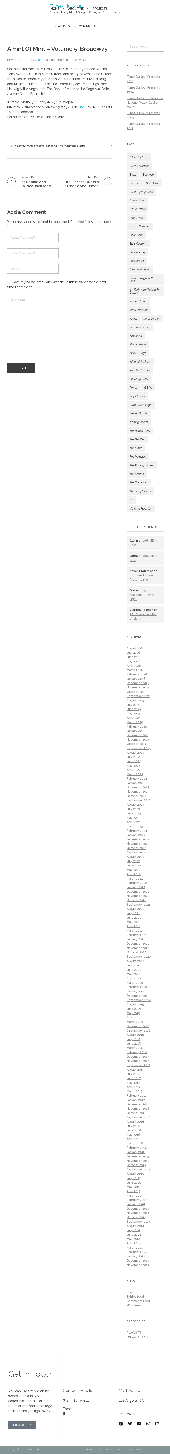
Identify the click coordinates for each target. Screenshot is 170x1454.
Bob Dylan (152, 183)
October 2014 (136, 1217)
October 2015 (136, 1165)
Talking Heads (139, 422)
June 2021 (134, 917)
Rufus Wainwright (141, 405)
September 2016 (139, 1117)
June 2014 (134, 1234)
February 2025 (137, 726)
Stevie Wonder (139, 413)
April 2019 (134, 1017)
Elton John (136, 235)
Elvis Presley (138, 252)
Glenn (39, 59)
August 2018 (135, 1034)
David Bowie (138, 209)
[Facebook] (121, 1424)
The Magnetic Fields (71, 145)
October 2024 (136, 744)
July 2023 (133, 809)
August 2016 (135, 1121)
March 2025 (135, 722)
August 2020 (135, 961)
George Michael (140, 269)
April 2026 (134, 665)
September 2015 (138, 1169)
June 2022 (134, 865)
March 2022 (135, 878)
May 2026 (133, 661)
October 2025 (136, 691)
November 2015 (138, 1160)
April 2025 (134, 717)
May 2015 (133, 1186)
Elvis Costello (138, 243)
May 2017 (133, 1082)
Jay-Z (133, 318)
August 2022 (135, 856)
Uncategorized (139, 1337)
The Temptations (140, 491)
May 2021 (133, 922)
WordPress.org (137, 1305)
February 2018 (137, 1052)
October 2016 (136, 1113)
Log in (131, 1292)
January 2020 (136, 991)
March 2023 (135, 826)
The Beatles (137, 439)
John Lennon (152, 318)
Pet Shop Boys (139, 379)
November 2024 (138, 739)
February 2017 (136, 1095)
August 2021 (135, 909)
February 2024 (137, 778)
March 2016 (135, 1143)
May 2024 (133, 765)
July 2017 (133, 1074)
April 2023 (134, 822)
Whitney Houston (141, 508)
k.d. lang (51, 145)
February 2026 (137, 674)
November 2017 (138, 1061)
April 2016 (134, 1139)
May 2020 (133, 974)
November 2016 (138, 1108)
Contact (139, 1449)
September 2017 (138, 1065)
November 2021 (138, 896)
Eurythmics (137, 261)
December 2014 (138, 1208)
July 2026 (133, 652)
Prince (133, 387)
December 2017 (138, 1056)
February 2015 (137, 1199)
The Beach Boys (140, 430)
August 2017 (135, 1069)
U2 (131, 499)
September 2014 (139, 1221)
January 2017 (136, 1100)
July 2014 (133, 1230)
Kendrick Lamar (140, 327)
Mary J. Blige (138, 353)
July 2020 (133, 965)
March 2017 (134, 1091)
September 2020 (139, 956)
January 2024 (136, 783)
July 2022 (133, 861)
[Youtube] (139, 1424)
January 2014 (136, 1256)
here (83, 107)
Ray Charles (137, 396)
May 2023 (133, 817)
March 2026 (135, 670)
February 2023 (137, 830)
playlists (80, 59)
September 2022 (139, 852)
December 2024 (138, 735)
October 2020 (136, 952)
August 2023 (135, 804)
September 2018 (139, 1030)
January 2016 (136, 1152)
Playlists (118, 1449)
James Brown (138, 301)
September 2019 (139, 1000)
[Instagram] (148, 1424)
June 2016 (134, 1130)
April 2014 (134, 1243)
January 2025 (136, 730)
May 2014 (133, 1239)
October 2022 (136, 848)
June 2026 (134, 657)
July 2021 (133, 913)
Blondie (134, 183)
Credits (108, 1449)
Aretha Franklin (139, 166)
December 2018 (138, 1026)
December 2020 (138, 943)
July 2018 (133, 1039)
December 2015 (138, 1156)
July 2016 (133, 1126)
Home (89, 1449)
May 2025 (133, 713)
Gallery (128, 1449)
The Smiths (137, 474)
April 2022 (134, 874)
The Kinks (136, 448)
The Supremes (139, 482)
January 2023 (136, 835)
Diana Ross (137, 217)
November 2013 (138, 1265)
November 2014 (138, 1213)
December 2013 (138, 1260)
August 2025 (135, 700)
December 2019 (138, 995)
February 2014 (137, 1252)
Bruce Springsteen (141, 192)
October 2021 (136, 900)
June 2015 (134, 1182)
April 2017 (133, 1087)
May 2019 (133, 1013)
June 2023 (134, 813)
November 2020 (138, 948)
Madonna (136, 335)
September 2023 (139, 800)
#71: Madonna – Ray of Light (142, 595)
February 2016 (137, 1147)
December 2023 (138, 787)
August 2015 (135, 1173)
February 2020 (137, 987)
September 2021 (138, 904)
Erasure (39, 145)
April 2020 (134, 978)
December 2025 (138, 683)
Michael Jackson (140, 361)
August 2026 (135, 648)
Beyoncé (148, 174)
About (98, 1449)
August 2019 (135, 1004)
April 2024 (134, 770)
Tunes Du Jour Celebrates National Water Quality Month (145, 103)
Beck (133, 174)
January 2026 (136, 678)
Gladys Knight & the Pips (142, 279)
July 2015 (133, 1178)
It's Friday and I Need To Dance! (145, 291)
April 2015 (133, 1191)
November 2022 (138, 843)
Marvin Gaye (138, 344)
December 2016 (138, 1104)
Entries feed (135, 1296)
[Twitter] (130, 1424)
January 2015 (136, 1204)
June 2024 (134, 761)
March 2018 (135, 1048)
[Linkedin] (157, 1424)
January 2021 (136, 939)
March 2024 (135, 774)
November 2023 (138, 791)
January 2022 (136, 887)
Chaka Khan (138, 200)
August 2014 (135, 1226)
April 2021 (133, 926)
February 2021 (137, 935)
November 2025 (138, 687)
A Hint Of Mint (24, 145)
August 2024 (135, 752)
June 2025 (134, 709)
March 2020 (135, 982)
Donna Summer (140, 226)
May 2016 (133, 1134)
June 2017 (134, 1078)
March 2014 (135, 1247)
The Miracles (138, 456)
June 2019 (134, 1008)
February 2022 (137, 882)
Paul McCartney (140, 370)
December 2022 (138, 839)
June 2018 (134, 1043)
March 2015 (135, 1195)
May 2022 (133, 869)
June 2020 (134, 969)
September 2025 (139, 696)
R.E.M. (148, 387)
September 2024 (139, 748)
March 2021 (135, 930)
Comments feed (138, 1301)
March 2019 (135, 1021)
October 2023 (136, 796)
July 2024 (133, 757)
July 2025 (133, 704)
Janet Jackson (139, 309)
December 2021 (138, 891)
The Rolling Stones (142, 465)
